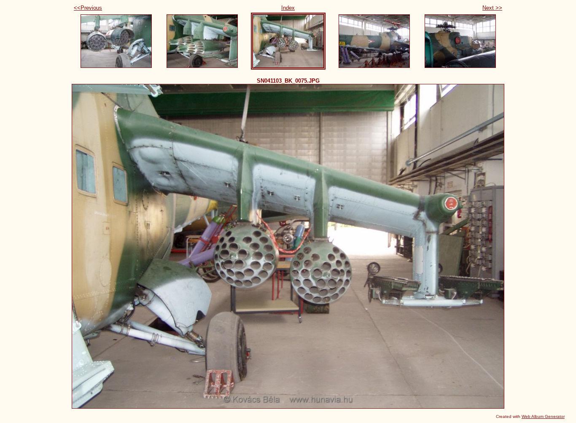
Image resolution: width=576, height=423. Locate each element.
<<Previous (88, 8)
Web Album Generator (543, 416)
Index (288, 8)
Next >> (492, 8)
